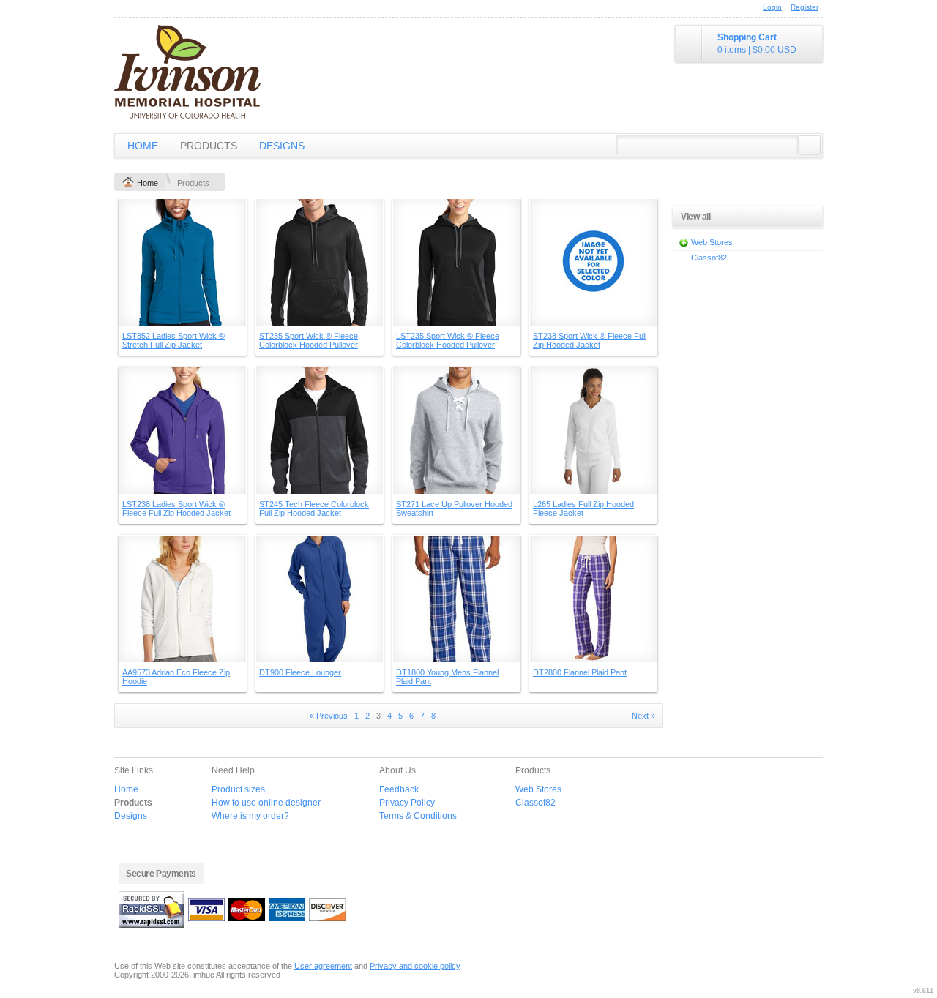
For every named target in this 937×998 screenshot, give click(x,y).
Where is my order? (250, 816)
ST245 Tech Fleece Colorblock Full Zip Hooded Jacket (314, 508)
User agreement (323, 965)
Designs (282, 145)
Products (208, 145)
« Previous (329, 715)
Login (772, 7)
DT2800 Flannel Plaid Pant (580, 672)
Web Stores (712, 242)
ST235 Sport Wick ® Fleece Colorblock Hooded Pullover (308, 340)
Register (804, 7)
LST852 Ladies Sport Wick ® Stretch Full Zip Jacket (173, 340)
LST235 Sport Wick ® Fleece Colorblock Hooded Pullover (447, 340)
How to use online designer (266, 803)
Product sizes (238, 789)
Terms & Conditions (418, 816)
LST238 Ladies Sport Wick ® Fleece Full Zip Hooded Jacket (176, 508)
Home (142, 145)
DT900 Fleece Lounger (300, 672)
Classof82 (709, 257)
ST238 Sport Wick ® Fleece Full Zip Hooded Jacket (589, 340)
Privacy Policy (407, 803)
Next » (643, 715)
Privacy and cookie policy (415, 965)
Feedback (399, 789)
